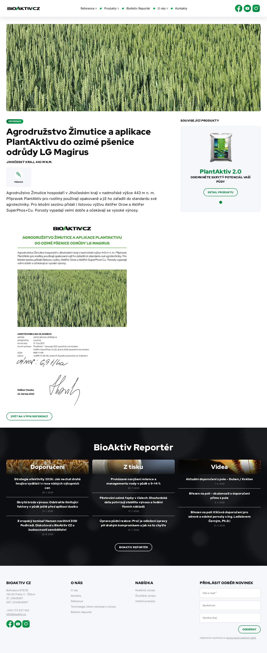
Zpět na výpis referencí (29, 416)
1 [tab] (220, 202)
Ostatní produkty (145, 601)
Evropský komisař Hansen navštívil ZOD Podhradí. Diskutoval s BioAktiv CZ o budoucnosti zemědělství (47, 525)
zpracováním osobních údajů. (241, 637)
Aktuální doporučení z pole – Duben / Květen (219, 479)
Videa (219, 467)
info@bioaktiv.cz (16, 614)
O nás (74, 590)
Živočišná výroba (145, 595)
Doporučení (48, 467)
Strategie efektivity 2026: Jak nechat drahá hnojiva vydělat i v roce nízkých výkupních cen (47, 483)
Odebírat (249, 629)
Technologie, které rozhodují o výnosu (93, 606)
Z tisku (133, 467)
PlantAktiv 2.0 (220, 171)
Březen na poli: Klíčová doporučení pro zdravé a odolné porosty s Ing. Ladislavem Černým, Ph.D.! (219, 516)
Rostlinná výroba (145, 590)
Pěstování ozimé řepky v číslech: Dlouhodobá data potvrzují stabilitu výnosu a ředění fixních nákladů (133, 502)
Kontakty (181, 8)
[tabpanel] (220, 164)
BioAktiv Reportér (138, 8)
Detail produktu (220, 192)
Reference (77, 601)
